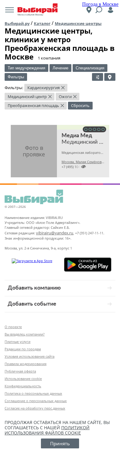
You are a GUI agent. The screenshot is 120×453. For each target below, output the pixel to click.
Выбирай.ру (17, 23)
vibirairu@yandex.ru (54, 233)
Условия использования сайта (29, 356)
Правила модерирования (25, 363)
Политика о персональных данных (33, 393)
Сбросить (80, 105)
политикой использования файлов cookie (47, 430)
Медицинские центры (78, 23)
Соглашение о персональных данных (36, 400)
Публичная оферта (20, 371)
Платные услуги (17, 341)
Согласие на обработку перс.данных (35, 408)
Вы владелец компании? (25, 334)
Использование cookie (23, 378)
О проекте (13, 326)
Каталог (42, 23)
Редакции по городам (23, 349)
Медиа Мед (77, 135)
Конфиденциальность (23, 386)
